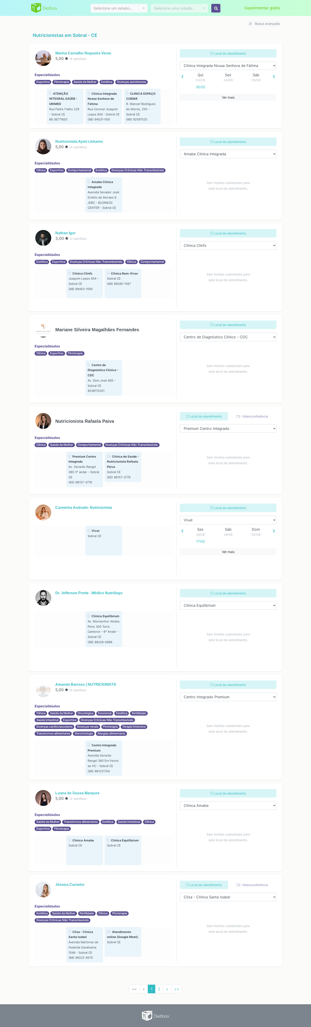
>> (176, 989)
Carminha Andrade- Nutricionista (83, 508)
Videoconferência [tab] (254, 416)
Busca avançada (267, 23)
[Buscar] (215, 8)
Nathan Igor (65, 233)
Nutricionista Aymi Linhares (79, 141)
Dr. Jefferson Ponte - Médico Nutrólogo (88, 593)
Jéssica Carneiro (69, 885)
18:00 (200, 87)
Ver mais (228, 97)
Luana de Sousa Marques (77, 793)
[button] (119, 8)
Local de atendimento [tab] (229, 53)
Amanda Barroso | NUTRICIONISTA (85, 684)
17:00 (200, 541)
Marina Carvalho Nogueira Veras (83, 53)
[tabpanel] (65, 107)
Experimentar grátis (262, 8)
